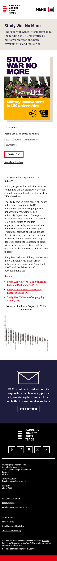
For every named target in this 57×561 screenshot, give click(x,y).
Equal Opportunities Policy (13, 526)
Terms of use (7, 517)
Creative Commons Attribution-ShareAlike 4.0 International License (26, 541)
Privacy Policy (8, 522)
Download (14, 154)
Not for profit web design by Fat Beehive (18, 549)
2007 (8, 140)
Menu (41, 9)
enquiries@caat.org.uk (16, 481)
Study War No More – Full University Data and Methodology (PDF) (26, 283)
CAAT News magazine (11, 498)
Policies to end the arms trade (14, 507)
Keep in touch (28, 409)
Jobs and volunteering (11, 530)
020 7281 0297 (11, 479)
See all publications (13, 162)
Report (18, 140)
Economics (10, 145)
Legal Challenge (8, 503)
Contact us (6, 486)
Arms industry (32, 140)
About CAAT (7, 488)
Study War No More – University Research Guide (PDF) (24, 291)
